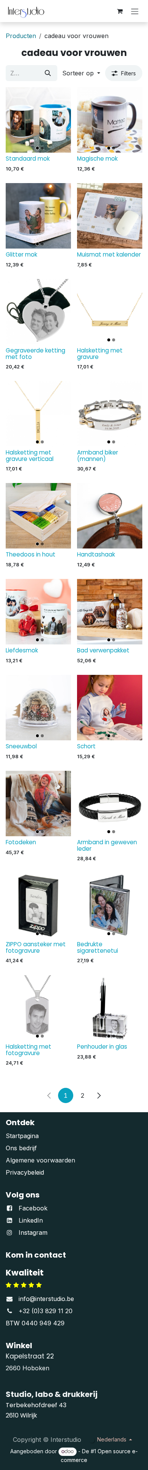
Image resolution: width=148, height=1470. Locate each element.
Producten (21, 36)
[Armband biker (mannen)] (109, 413)
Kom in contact (36, 1255)
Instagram (33, 1232)
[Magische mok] (109, 120)
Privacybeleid (25, 1172)
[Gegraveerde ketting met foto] (38, 311)
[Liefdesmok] (38, 611)
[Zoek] (47, 73)
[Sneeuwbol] (38, 707)
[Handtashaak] (109, 515)
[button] (81, 73)
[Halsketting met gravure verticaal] (38, 413)
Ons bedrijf (21, 1148)
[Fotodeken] (38, 803)
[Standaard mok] (38, 120)
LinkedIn (31, 1220)
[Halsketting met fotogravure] (38, 1008)
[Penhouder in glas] (109, 1008)
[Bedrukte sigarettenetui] (109, 905)
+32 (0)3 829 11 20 (45, 1311)
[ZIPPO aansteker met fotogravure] (38, 905)
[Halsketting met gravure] (109, 311)
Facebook (33, 1208)
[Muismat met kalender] (109, 216)
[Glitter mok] (38, 216)
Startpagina (22, 1136)
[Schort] (109, 707)
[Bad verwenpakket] (109, 611)
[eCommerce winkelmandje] (119, 11)
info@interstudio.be (46, 1299)
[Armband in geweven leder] (109, 803)
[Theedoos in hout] (38, 515)
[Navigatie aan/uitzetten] (134, 11)
